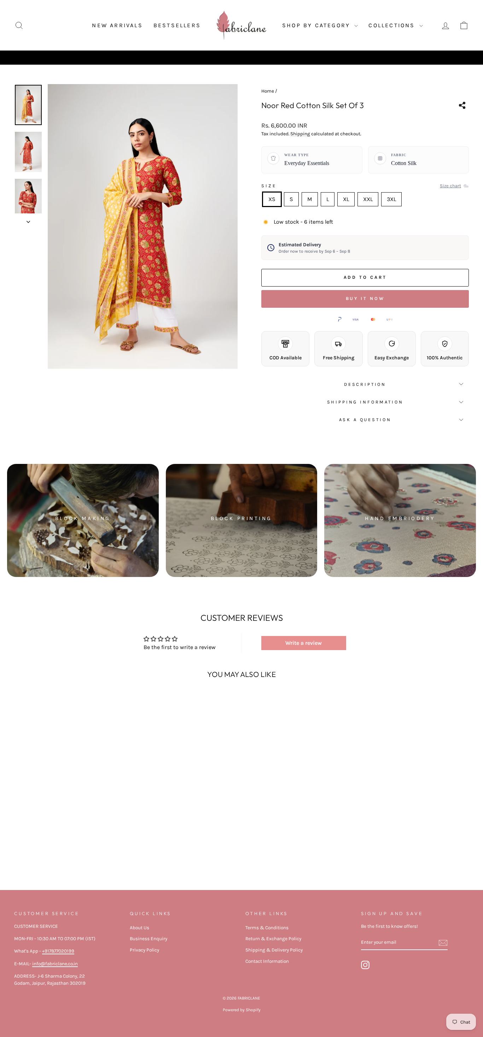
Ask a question (365, 419)
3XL (391, 199)
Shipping (300, 133)
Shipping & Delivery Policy (274, 950)
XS (271, 199)
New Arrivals (117, 25)
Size (268, 185)
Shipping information (365, 402)
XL (346, 199)
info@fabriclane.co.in (55, 963)
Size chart (450, 185)
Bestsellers (177, 25)
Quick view (68, 849)
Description (365, 384)
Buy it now (365, 298)
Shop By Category (317, 25)
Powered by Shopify (242, 1009)
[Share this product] (462, 105)
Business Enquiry (148, 938)
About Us (139, 927)
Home (267, 91)
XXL (368, 199)
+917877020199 (58, 951)
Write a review (303, 643)
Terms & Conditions (267, 927)
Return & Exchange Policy (273, 938)
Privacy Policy (144, 950)
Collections (392, 25)
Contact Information (267, 961)
